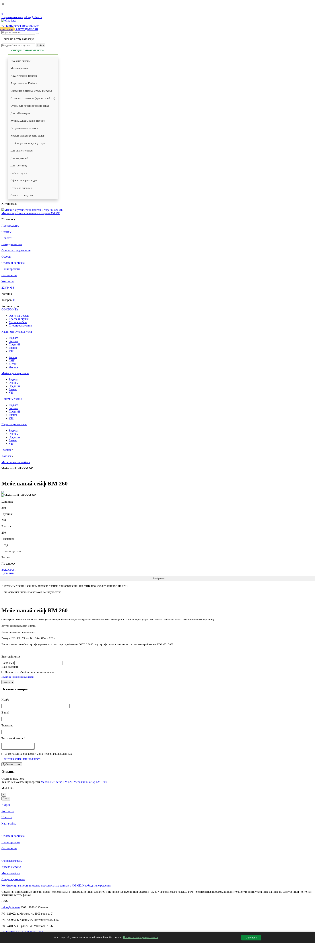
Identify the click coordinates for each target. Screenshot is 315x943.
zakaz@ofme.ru (33, 17)
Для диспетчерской (22, 150)
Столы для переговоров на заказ (30, 105)
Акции (5, 804)
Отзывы (6, 231)
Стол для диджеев (21, 187)
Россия (13, 357)
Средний (14, 344)
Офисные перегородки (24, 180)
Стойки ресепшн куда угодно (28, 143)
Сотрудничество (11, 244)
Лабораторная (19, 173)
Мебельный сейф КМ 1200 (90, 781)
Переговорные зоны (14, 424)
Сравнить (7, 573)
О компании (9, 275)
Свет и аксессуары (22, 195)
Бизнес (13, 347)
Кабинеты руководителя (16, 331)
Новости (6, 238)
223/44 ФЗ (7, 287)
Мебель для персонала (15, 373)
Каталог (6, 456)
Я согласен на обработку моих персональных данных (38, 753)
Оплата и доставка (13, 262)
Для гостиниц (19, 165)
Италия (13, 367)
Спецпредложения (20, 325)
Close (6, 798)
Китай (13, 363)
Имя (4, 699)
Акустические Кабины (24, 83)
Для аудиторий (19, 158)
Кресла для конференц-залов (27, 135)
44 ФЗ (4, 9)
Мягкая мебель (18, 322)
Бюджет (13, 337)
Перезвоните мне (12, 17)
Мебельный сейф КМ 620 (56, 781)
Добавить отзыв (11, 764)
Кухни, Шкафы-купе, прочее (28, 120)
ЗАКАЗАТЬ (8, 569)
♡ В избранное (157, 578)
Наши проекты (10, 269)
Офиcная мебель (19, 315)
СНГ (12, 360)
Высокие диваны (20, 60)
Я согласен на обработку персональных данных (29, 672)
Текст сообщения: (12, 738)
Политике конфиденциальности (140, 937)
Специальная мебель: (27, 50)
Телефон (6, 725)
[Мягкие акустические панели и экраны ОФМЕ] (32, 209)
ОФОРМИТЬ (9, 309)
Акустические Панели (24, 75)
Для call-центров (20, 113)
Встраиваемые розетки (24, 128)
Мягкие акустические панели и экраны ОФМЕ (30, 213)
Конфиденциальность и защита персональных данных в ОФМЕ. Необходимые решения (56, 885)
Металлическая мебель (15, 462)
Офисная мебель (11, 860)
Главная (6, 449)
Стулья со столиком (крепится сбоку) (33, 98)
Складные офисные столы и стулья (31, 90)
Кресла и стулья (18, 318)
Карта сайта (8, 823)
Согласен (251, 937)
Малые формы (19, 68)
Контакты (7, 281)
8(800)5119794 (30, 25)
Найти (40, 45)
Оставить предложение (15, 250)
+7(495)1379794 (11, 25)
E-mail (5, 712)
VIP (11, 351)
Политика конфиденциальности (17, 676)
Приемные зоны (11, 398)
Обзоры (6, 256)
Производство (10, 225)
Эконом (13, 341)
